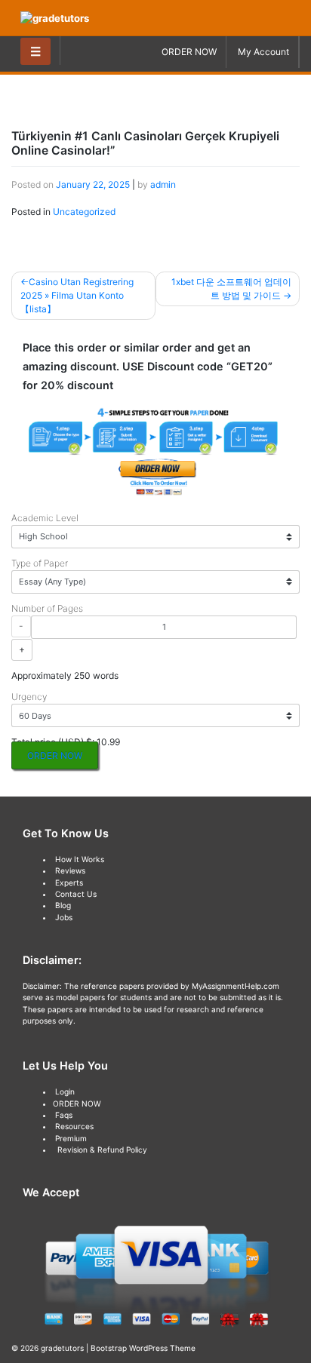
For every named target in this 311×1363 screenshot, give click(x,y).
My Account (263, 51)
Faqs (63, 1114)
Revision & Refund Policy (102, 1149)
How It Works (79, 859)
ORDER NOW (189, 51)
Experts (69, 882)
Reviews (70, 870)
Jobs (63, 917)
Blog (63, 905)
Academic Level (45, 517)
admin (163, 184)
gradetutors (62, 1347)
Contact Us (76, 893)
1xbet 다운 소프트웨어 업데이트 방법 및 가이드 (231, 288)
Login (65, 1091)
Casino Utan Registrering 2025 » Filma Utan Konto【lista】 (77, 295)
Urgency (29, 696)
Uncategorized (84, 211)
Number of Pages (47, 608)
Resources (74, 1126)
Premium (71, 1138)
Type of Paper (39, 563)
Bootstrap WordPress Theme (143, 1347)
